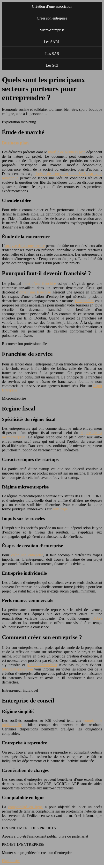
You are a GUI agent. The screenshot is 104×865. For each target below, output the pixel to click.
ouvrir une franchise (35, 292)
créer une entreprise (27, 555)
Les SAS (52, 54)
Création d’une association (52, 6)
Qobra (97, 618)
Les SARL (52, 42)
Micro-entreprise (52, 30)
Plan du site (11, 861)
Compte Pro (84, 301)
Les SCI (52, 65)
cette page (60, 509)
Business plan (15, 142)
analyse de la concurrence (25, 246)
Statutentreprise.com (17, 669)
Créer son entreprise (52, 18)
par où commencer (42, 665)
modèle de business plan (66, 152)
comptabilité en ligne (25, 807)
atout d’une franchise (39, 283)
